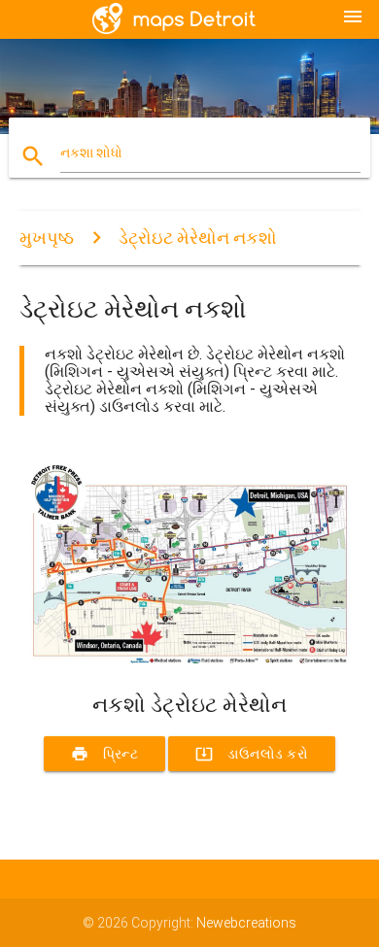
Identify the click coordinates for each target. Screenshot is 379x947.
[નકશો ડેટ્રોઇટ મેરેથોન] (190, 658)
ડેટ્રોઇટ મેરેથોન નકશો (198, 237)
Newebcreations (246, 922)
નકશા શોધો (91, 152)
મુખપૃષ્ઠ (46, 237)
